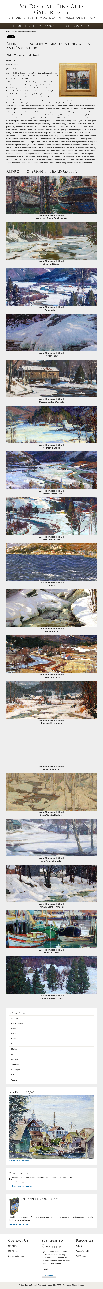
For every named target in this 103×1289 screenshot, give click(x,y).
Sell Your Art (81, 1256)
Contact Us (81, 26)
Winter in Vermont (51, 769)
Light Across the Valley (51, 861)
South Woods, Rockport (51, 815)
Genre (13, 1039)
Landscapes (16, 1044)
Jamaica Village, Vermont (51, 907)
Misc (13, 1054)
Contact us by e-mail (16, 1256)
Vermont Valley (51, 310)
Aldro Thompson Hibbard (51, 215)
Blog (65, 26)
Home (17, 26)
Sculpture (15, 1064)
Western (14, 1080)
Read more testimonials (22, 1186)
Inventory (33, 26)
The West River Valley (51, 494)
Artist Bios (80, 1246)
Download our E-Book (18, 1224)
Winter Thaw (51, 356)
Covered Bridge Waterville (51, 402)
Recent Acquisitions (83, 1251)
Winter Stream (51, 631)
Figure (13, 1028)
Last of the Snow (52, 677)
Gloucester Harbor (51, 953)
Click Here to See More (19, 1161)
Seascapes (15, 1070)
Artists (14, 32)
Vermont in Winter (51, 448)
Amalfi (51, 585)
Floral (13, 1034)
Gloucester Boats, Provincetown (51, 218)
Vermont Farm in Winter (51, 999)
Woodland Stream (51, 264)
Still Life (14, 1075)
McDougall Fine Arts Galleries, (51, 9)
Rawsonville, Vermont (51, 723)
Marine (14, 1049)
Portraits (14, 1059)
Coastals (14, 1018)
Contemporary (17, 1023)
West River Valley (51, 540)
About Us (51, 26)
